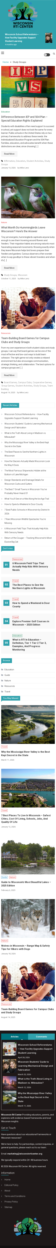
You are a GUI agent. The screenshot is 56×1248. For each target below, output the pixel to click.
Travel (15, 581)
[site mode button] (47, 54)
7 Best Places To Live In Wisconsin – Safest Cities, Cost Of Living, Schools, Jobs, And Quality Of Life (26, 819)
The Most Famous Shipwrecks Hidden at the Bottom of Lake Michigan (25, 472)
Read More (9, 154)
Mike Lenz (24, 168)
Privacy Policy (11, 1201)
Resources (5, 333)
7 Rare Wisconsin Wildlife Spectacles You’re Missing (25, 521)
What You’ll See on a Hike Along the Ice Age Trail (26, 499)
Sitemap (8, 1207)
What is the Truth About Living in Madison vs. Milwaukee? (25, 435)
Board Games (10, 382)
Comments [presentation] (41, 1036)
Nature (4, 222)
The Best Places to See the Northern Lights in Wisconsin (25, 454)
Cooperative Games (42, 382)
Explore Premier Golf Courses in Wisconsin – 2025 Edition (30, 623)
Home (7, 1179)
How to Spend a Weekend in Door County (23, 504)
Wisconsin (22, 275)
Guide (7, 675)
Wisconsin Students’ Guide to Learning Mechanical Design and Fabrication (28, 426)
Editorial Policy (11, 1185)
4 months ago (8, 44)
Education (5, 112)
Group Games (7, 386)
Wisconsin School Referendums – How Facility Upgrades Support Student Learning (19, 37)
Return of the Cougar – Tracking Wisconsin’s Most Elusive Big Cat (28, 540)
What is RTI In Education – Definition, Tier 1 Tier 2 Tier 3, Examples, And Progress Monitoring (29, 644)
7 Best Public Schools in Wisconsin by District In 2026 (27, 512)
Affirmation (9, 161)
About (7, 1190)
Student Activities (35, 161)
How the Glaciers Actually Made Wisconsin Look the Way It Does (27, 463)
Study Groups (10, 275)
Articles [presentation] (15, 1036)
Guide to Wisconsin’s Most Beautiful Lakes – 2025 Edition (26, 884)
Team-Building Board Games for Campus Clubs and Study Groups (27, 1011)
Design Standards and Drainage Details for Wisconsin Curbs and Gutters (24, 482)
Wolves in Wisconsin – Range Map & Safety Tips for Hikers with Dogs (25, 947)
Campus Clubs (25, 382)
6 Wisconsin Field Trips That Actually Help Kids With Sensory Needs (26, 530)
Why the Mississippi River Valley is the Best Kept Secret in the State (26, 444)
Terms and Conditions (14, 1196)
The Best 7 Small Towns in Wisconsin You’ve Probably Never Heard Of (25, 491)
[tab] (14, 1037)
